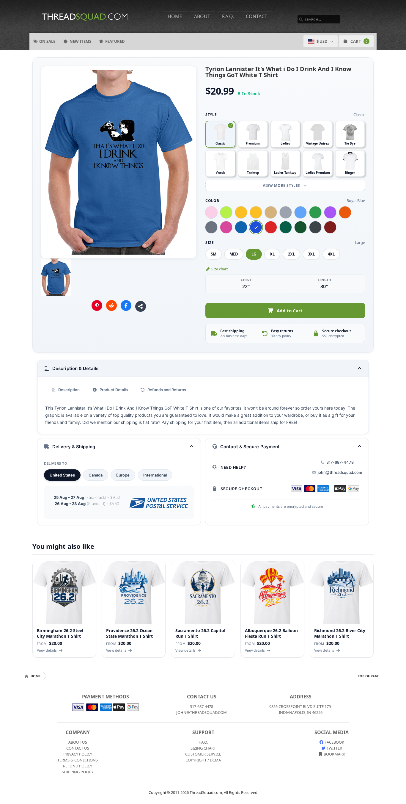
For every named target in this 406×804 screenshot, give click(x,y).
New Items (80, 41)
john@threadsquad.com (340, 472)
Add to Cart (290, 311)
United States (62, 475)
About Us (77, 742)
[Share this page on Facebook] (126, 305)
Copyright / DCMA (203, 760)
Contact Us (77, 748)
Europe (123, 475)
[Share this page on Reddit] (111, 305)
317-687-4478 (340, 462)
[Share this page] (140, 306)
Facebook (334, 742)
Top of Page (368, 676)
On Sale (47, 41)
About (202, 16)
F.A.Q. (228, 16)
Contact (256, 16)
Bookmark (334, 754)
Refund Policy (77, 766)
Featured (115, 41)
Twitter (334, 748)
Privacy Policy (77, 754)
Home (175, 16)
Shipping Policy (78, 772)
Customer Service (203, 754)
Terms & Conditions (77, 760)
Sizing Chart (203, 748)
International (155, 475)
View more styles (282, 185)
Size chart (219, 269)
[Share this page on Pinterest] (97, 305)
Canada (96, 475)
